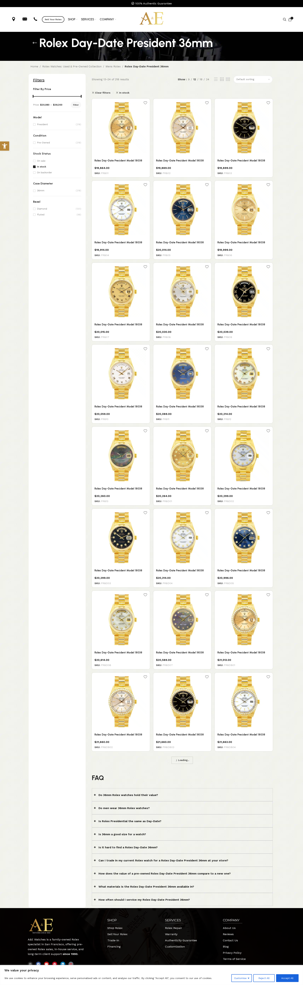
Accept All (287, 978)
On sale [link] (41, 161)
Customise (240, 978)
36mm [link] (40, 190)
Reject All (264, 978)
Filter (76, 105)
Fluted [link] (40, 214)
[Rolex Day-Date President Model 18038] (121, 456)
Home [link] (34, 66)
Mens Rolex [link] (113, 66)
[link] (4, 146)
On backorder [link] (44, 172)
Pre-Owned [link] (43, 142)
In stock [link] (41, 166)
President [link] (42, 124)
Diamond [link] (42, 208)
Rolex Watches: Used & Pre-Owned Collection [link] (72, 66)
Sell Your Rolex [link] (53, 19)
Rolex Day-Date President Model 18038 (118, 488)
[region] (151, 975)
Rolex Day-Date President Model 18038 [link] (118, 160)
